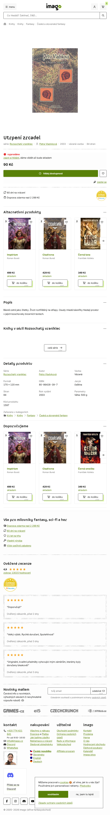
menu (12, 6)
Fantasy (30, 24)
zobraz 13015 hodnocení (17, 572)
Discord (11, 744)
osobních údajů (99, 697)
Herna (86, 737)
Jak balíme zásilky (40, 737)
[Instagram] (15, 801)
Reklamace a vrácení (41, 740)
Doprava (34, 734)
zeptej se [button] (102, 182)
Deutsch (37, 761)
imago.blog (89, 754)
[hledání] (103, 15)
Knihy (12, 24)
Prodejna (88, 734)
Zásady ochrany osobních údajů (55, 802)
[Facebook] (6, 801)
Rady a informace (66, 740)
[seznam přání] (103, 173)
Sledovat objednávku (41, 744)
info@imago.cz (15, 740)
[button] (55, 212)
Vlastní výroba (14, 540)
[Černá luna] (90, 254)
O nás (86, 740)
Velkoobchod (64, 744)
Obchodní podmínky (67, 730)
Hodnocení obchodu (94, 744)
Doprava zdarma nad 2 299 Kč (23, 525)
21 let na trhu (14, 535)
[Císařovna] (55, 254)
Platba (45, 734)
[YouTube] (32, 801)
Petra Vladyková (48, 143)
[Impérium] (19, 254)
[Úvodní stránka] (4, 24)
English (37, 758)
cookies (64, 782)
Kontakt (87, 730)
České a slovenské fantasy (51, 24)
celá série (53, 347)
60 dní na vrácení (16, 530)
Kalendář (88, 751)
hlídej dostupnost (53, 173)
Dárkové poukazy (92, 747)
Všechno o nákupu (40, 730)
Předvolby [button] (85, 785)
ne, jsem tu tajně (85, 794)
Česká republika (42, 751)
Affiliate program (66, 751)
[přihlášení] (94, 6)
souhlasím (53, 794)
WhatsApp (12, 747)
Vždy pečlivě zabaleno (19, 545)
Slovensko (38, 754)
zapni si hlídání (11, 157)
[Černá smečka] (90, 468)
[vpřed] (103, 240)
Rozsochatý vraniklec (21, 143)
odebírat (96, 691)
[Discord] (24, 801)
